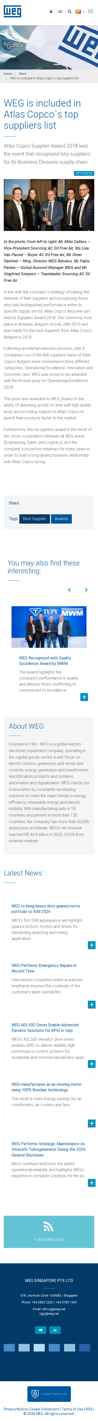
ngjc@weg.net (49, 1313)
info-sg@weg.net (53, 1309)
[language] (80, 11)
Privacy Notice (15, 1409)
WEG (10, 11)
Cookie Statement (44, 1409)
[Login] (51, 11)
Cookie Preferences (53, 1394)
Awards (61, 518)
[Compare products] (60, 11)
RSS (89, 1409)
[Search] (69, 11)
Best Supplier (34, 518)
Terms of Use (72, 1409)
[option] (49, 649)
